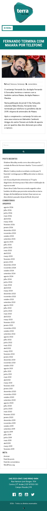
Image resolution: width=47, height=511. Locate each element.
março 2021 (8, 383)
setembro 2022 (9, 334)
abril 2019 (7, 443)
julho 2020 (8, 406)
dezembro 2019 (9, 420)
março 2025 (8, 256)
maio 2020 (8, 412)
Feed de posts (9, 459)
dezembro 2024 (10, 265)
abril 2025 (7, 253)
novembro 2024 (10, 268)
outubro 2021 (8, 365)
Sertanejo (21, 84)
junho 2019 (8, 437)
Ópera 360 (24, 508)
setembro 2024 (9, 273)
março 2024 (8, 291)
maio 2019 (7, 440)
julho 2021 (7, 371)
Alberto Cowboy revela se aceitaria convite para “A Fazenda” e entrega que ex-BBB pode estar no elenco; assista (23, 174)
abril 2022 (7, 348)
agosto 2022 (8, 337)
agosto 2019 (8, 432)
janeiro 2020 (8, 417)
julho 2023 (7, 308)
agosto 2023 (8, 305)
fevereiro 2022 (9, 354)
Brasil (8, 84)
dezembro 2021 (9, 360)
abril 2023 (7, 317)
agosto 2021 (8, 368)
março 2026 (8, 222)
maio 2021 (7, 377)
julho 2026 (8, 210)
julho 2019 (7, 435)
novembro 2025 (10, 233)
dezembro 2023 (10, 294)
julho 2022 (7, 340)
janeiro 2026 (8, 227)
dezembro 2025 (10, 230)
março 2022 (8, 351)
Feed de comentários (12, 462)
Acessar (7, 456)
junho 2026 (8, 213)
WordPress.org (9, 465)
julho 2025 (8, 245)
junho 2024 (8, 282)
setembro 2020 (10, 400)
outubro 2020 (9, 397)
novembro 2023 (10, 296)
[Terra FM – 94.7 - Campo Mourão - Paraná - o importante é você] (23, 12)
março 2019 (8, 446)
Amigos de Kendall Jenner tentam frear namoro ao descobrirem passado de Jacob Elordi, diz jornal (22, 195)
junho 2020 (8, 409)
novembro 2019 (10, 423)
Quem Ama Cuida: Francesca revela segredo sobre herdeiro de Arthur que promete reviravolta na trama (23, 189)
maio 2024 (8, 285)
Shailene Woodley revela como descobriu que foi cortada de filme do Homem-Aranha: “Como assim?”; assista (23, 165)
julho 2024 (8, 279)
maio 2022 (8, 345)
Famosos (13, 84)
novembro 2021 (9, 363)
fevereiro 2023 (9, 322)
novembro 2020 (10, 394)
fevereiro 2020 (9, 414)
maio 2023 (8, 314)
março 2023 (8, 319)
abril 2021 (7, 380)
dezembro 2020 (10, 391)
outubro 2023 (9, 299)
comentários (32, 84)
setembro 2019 (9, 429)
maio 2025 (8, 250)
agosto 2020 (8, 403)
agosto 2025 (8, 242)
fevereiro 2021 (9, 386)
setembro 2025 (9, 239)
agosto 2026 (8, 207)
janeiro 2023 (8, 325)
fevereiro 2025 (9, 259)
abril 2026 (7, 219)
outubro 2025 (9, 236)
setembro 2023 (9, 302)
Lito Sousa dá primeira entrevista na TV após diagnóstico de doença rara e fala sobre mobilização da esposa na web (24, 183)
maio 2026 (8, 216)
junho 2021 (8, 374)
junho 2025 (8, 248)
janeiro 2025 (8, 262)
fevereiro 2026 (9, 224)
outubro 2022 (9, 331)
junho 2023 (8, 311)
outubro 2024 (9, 271)
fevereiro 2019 (9, 449)
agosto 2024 (8, 276)
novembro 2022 (10, 328)
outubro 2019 (8, 426)
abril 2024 (7, 288)
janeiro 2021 (8, 389)
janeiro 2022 (8, 357)
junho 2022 (8, 342)
